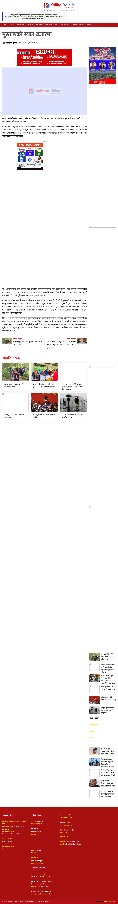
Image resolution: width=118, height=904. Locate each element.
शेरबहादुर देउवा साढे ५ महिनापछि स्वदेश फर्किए (14, 416)
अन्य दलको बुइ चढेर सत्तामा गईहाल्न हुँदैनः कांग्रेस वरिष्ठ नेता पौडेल (108, 751)
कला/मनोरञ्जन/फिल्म (78, 24)
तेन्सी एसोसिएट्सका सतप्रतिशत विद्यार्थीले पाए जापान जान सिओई (108, 773)
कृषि (56, 24)
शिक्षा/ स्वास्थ (48, 24)
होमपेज (12, 24)
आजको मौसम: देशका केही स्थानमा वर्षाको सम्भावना (72, 416)
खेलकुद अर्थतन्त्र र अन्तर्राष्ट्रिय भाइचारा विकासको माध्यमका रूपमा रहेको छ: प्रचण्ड (107, 763)
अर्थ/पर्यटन (39, 24)
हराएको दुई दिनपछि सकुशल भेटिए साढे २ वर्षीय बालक (14, 385)
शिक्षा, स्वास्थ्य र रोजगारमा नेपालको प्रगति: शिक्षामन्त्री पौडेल (108, 783)
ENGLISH (89, 24)
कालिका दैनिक (11, 43)
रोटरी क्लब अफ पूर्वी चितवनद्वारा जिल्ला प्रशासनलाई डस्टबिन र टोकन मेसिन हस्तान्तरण (73, 387)
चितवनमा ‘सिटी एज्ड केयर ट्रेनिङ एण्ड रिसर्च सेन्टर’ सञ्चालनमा (107, 794)
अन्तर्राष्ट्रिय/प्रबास (65, 24)
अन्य (97, 24)
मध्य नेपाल (30, 24)
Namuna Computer (110, 901)
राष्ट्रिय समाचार (20, 24)
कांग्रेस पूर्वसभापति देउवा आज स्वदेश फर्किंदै (44, 416)
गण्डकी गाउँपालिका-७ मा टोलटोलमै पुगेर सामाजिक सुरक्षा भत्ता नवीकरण (44, 385)
